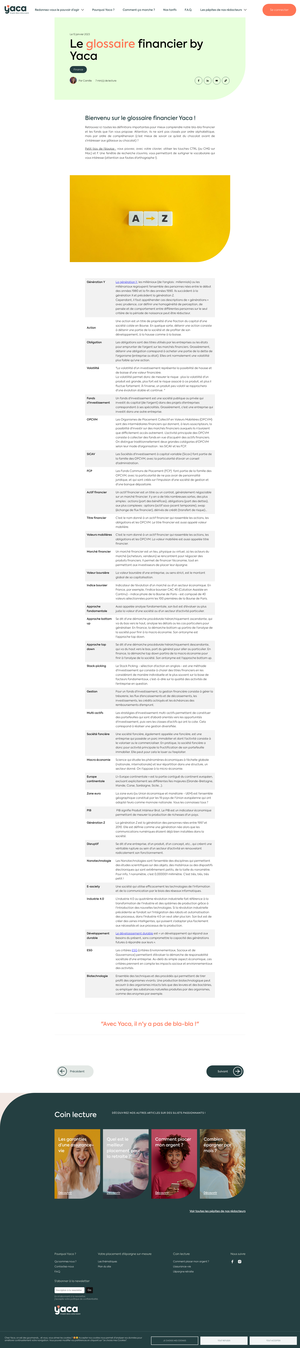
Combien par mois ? (217, 1145)
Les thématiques (107, 1261)
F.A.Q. (188, 10)
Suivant (223, 1071)
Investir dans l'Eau (215, 36)
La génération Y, (127, 282)
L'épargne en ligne (51, 23)
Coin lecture (181, 1254)
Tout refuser (224, 1340)
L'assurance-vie (49, 17)
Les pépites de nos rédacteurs (221, 10)
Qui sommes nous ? (65, 1261)
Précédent (77, 1071)
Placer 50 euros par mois (220, 29)
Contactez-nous (64, 1266)
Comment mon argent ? (173, 1142)
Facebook (232, 1261)
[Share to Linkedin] (207, 80)
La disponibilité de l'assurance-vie (227, 23)
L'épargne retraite (183, 1271)
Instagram (239, 1261)
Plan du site (104, 1266)
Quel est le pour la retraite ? (123, 1147)
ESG (134, 950)
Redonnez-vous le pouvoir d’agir (57, 10)
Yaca (17, 10)
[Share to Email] (216, 80)
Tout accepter (273, 1340)
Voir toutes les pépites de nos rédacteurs (217, 1211)
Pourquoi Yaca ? (103, 10)
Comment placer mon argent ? (225, 17)
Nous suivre (238, 1254)
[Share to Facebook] (198, 80)
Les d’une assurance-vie (76, 1145)
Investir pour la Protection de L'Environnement (235, 42)
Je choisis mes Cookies (174, 1340)
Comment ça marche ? (139, 10)
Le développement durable (134, 933)
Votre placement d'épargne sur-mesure (125, 1254)
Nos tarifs (169, 10)
